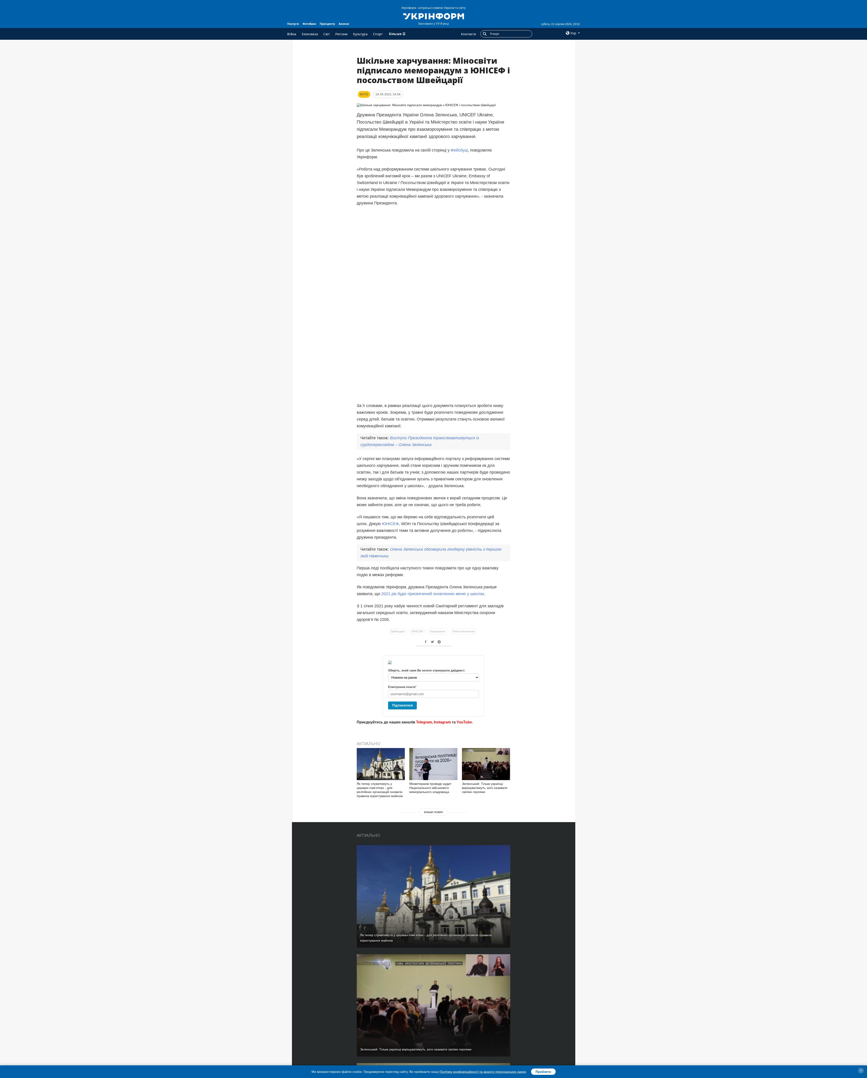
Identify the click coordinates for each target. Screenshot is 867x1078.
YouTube (464, 722)
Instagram (442, 722)
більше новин (433, 812)
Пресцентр (327, 24)
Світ (326, 34)
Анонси (344, 24)
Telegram (424, 722)
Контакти (468, 34)
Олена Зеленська (463, 631)
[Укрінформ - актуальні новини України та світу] (433, 15)
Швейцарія (398, 631)
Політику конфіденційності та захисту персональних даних (483, 1071)
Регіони (341, 34)
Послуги (293, 24)
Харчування (437, 631)
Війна (291, 34)
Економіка (310, 34)
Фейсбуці (459, 150)
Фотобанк (309, 24)
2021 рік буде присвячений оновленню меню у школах (432, 594)
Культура (360, 34)
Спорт (378, 34)
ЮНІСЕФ (390, 523)
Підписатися (402, 705)
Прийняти (543, 1071)
